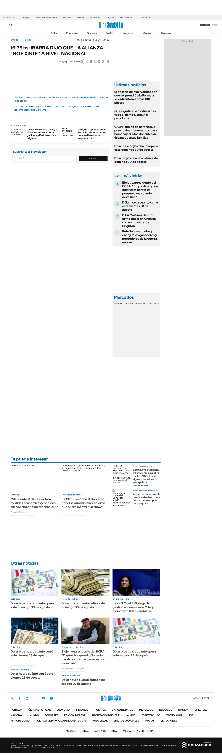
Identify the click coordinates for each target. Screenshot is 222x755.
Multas (150, 720)
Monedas (118, 303)
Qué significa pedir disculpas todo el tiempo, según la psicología (135, 114)
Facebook (19, 698)
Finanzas (92, 33)
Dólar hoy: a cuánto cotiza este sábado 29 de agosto (83, 682)
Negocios (128, 33)
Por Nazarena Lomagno (72, 668)
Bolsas (129, 303)
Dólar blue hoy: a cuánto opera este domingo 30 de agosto (136, 148)
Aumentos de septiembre (46, 17)
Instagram (27, 698)
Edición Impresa (74, 715)
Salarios (80, 17)
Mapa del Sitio (20, 720)
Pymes (111, 17)
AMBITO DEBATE (139, 731)
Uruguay (166, 33)
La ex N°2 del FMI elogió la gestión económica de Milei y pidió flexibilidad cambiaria (133, 607)
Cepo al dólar (96, 17)
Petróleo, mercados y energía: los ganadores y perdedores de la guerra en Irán (139, 236)
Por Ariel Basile (18, 512)
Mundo (34, 715)
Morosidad (145, 17)
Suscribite (93, 158)
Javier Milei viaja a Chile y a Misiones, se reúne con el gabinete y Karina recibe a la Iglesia (42, 134)
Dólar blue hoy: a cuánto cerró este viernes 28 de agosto (32, 653)
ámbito (14, 40)
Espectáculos (151, 715)
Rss (190, 715)
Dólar (54, 33)
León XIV (67, 17)
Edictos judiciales (126, 720)
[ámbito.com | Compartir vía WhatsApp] (87, 61)
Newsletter (215, 33)
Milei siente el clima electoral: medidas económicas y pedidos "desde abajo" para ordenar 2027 (34, 503)
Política (110, 33)
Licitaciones (169, 720)
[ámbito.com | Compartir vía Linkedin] (99, 61)
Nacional (17, 715)
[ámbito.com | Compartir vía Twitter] (95, 61)
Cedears (154, 303)
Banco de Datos (122, 709)
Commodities (141, 303)
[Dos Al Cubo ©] (196, 745)
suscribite (205, 25)
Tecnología (174, 715)
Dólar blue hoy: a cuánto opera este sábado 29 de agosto (134, 653)
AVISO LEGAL (100, 720)
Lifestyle (201, 709)
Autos (131, 715)
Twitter (12, 698)
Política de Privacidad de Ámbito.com (61, 720)
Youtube (43, 698)
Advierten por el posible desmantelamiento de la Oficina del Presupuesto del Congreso (146, 499)
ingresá (215, 25)
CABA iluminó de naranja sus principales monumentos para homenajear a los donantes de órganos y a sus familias (135, 132)
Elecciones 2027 (127, 17)
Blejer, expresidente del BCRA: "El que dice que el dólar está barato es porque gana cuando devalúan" (140, 190)
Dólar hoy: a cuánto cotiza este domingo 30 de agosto (136, 160)
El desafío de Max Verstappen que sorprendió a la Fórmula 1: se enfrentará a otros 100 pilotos (135, 97)
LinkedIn (35, 698)
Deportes (51, 715)
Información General (106, 715)
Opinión (147, 33)
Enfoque (25, 17)
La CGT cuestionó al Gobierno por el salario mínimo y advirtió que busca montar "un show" (83, 503)
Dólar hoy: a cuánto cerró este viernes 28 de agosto (140, 206)
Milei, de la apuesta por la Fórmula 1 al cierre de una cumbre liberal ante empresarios (92, 134)
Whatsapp (51, 698)
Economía (72, 33)
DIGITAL (77, 731)
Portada (16, 709)
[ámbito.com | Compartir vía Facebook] (91, 61)
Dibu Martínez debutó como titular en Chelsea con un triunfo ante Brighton (139, 220)
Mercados (146, 709)
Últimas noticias (39, 709)
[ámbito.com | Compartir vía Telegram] (103, 61)
